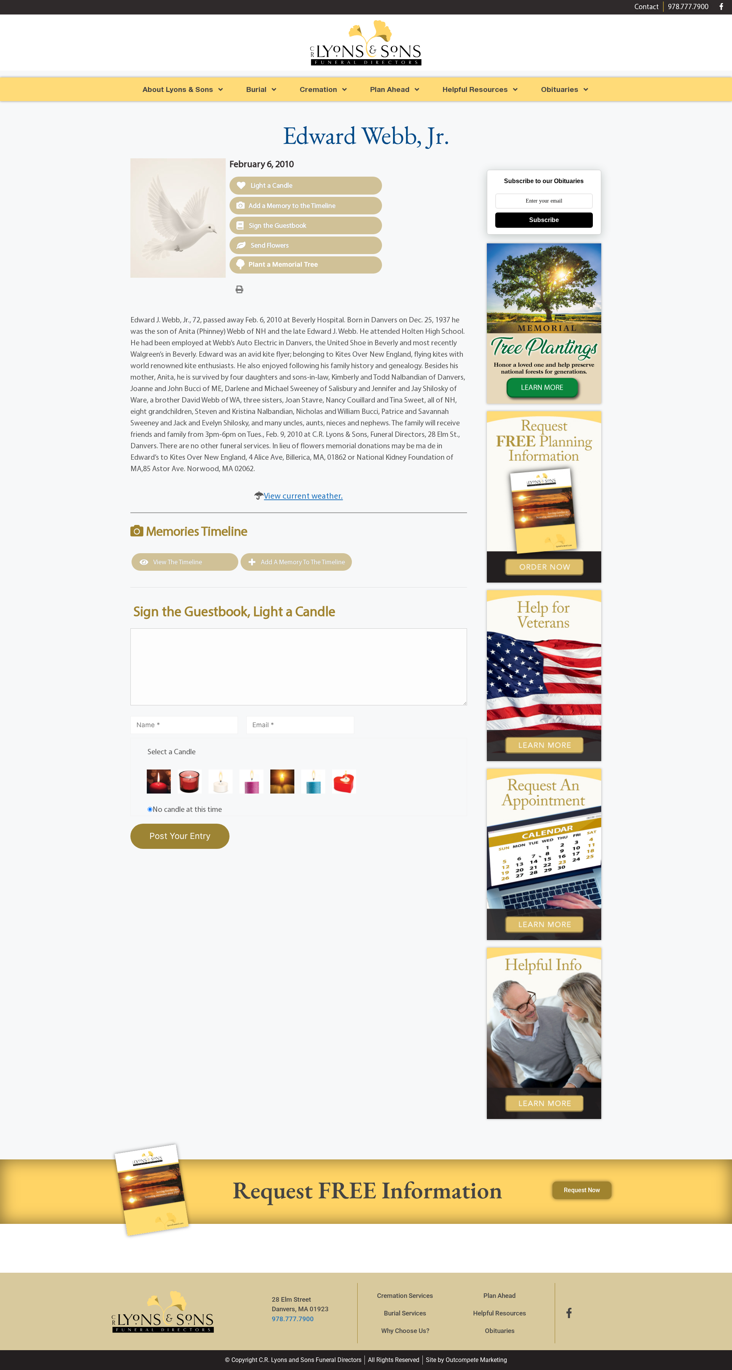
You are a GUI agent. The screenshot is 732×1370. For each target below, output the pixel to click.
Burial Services (405, 1313)
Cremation (318, 89)
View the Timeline (177, 562)
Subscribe (544, 220)
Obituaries (500, 1331)
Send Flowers (269, 245)
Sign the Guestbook (276, 225)
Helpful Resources (475, 89)
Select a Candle (172, 751)
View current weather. (303, 495)
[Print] (239, 289)
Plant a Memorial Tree (283, 264)
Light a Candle (270, 185)
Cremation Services (405, 1295)
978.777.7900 (293, 1319)
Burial (256, 89)
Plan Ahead (389, 89)
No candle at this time (187, 809)
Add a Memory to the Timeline (292, 205)
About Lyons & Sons (178, 89)
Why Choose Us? (405, 1331)
